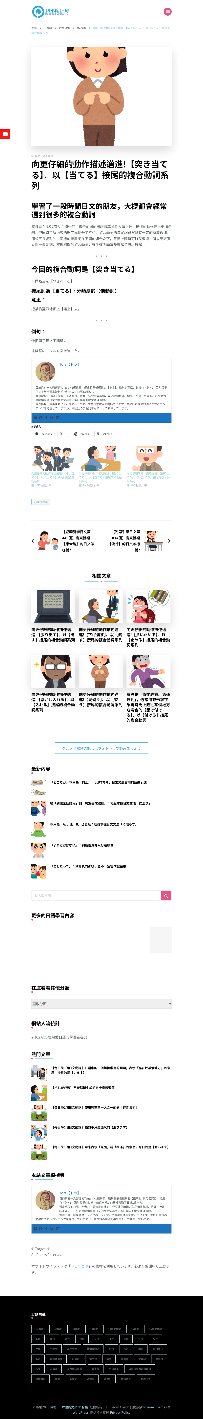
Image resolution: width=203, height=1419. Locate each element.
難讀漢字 (126, 1378)
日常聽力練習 (74, 1368)
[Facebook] (46, 418)
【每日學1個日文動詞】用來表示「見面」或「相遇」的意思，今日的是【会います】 (110, 1146)
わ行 (37, 1348)
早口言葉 (114, 1368)
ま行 (126, 1338)
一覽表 (54, 1348)
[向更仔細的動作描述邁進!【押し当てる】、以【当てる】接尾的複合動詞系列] (53, 458)
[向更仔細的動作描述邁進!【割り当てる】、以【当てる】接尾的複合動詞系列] (101, 458)
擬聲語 (142, 1358)
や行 (140, 1338)
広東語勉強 (56, 1358)
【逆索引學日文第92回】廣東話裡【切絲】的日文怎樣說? (134, 962)
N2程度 (35, 156)
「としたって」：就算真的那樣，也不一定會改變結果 (88, 866)
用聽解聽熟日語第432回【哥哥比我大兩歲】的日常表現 (45, 960)
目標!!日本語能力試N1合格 (69, 1407)
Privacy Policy (120, 1412)
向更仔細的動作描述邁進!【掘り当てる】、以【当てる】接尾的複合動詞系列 (148, 477)
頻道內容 (146, 1378)
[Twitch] (52, 418)
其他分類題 (93, 1348)
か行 (52, 1338)
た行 (81, 1338)
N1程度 (39, 1328)
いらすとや (79, 1265)
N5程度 (135, 1328)
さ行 (67, 1338)
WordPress (80, 1412)
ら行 (155, 1338)
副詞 (111, 1348)
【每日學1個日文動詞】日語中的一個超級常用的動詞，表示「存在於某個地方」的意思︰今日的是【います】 (110, 1070)
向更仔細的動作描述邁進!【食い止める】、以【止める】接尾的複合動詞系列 (148, 637)
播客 (108, 1358)
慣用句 (93, 1358)
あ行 (37, 1338)
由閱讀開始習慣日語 (140, 1368)
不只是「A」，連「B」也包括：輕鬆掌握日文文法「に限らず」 (94, 824)
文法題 (54, 1368)
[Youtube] (35, 418)
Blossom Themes (154, 1407)
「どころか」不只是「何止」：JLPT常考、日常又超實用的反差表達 (98, 782)
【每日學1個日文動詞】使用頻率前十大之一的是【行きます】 (95, 1107)
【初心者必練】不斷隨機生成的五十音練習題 (83, 1087)
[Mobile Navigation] (168, 12)
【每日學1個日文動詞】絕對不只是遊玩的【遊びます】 (90, 1127)
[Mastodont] (57, 418)
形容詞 (76, 1358)
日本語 (95, 1368)
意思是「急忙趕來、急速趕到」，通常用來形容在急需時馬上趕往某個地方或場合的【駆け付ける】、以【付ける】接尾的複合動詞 (148, 707)
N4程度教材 (114, 1328)
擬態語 (125, 1358)
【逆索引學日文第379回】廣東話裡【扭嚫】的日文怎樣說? (104, 962)
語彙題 (73, 1378)
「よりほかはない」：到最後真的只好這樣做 (81, 845)
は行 (111, 1338)
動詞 (140, 1348)
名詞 (37, 1358)
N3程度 (76, 1328)
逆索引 (108, 1378)
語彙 (57, 1378)
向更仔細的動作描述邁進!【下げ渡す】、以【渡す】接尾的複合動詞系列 (101, 634)
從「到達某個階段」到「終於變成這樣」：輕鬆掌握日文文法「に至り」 (101, 803)
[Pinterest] (41, 418)
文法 (37, 1368)
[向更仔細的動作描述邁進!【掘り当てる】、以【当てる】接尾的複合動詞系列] (148, 458)
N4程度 (94, 1328)
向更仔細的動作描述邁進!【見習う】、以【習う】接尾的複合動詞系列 (101, 699)
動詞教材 (158, 1348)
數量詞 (159, 1358)
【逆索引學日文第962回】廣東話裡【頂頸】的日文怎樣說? (74, 962)
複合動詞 (48, 156)
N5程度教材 (155, 1328)
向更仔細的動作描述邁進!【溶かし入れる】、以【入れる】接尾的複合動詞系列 (53, 702)
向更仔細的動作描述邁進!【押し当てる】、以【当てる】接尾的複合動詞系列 (52, 477)
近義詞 (90, 1378)
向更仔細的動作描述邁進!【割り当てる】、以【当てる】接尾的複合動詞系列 (100, 477)
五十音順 (72, 1348)
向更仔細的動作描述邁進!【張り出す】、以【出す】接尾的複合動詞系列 (53, 634)
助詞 (126, 1348)
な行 (96, 1338)
